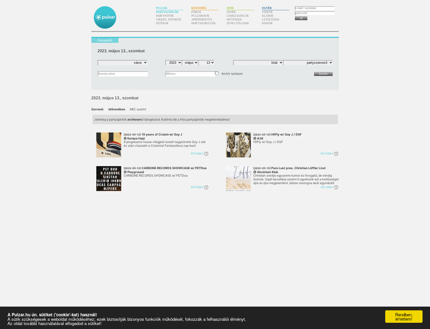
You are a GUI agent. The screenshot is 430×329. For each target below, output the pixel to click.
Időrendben (116, 109)
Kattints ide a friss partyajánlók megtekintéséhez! (195, 119)
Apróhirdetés (201, 19)
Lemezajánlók (238, 15)
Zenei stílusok (238, 23)
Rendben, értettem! (404, 316)
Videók (267, 11)
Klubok (267, 15)
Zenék (231, 11)
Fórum (196, 11)
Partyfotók (165, 15)
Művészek (234, 19)
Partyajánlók (167, 11)
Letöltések (270, 19)
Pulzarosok (200, 15)
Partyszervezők (203, 23)
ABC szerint (138, 109)
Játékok (162, 23)
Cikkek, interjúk (168, 19)
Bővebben (197, 153)
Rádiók (267, 23)
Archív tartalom (232, 73)
